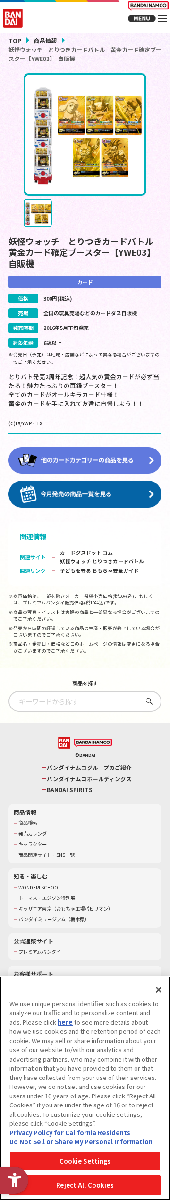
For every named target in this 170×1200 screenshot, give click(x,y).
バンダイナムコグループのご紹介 (89, 767)
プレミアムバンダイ (39, 952)
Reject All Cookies (84, 1185)
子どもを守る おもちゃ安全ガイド (99, 570)
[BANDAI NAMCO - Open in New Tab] (93, 743)
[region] (85, 1088)
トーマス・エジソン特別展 (46, 898)
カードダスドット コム (86, 552)
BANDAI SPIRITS (70, 790)
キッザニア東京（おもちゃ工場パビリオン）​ (65, 909)
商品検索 (27, 823)
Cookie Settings (85, 1161)
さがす (147, 701)
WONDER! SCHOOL (39, 887)
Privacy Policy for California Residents (69, 1132)
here (65, 1022)
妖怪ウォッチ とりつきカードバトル (102, 561)
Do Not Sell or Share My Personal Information (81, 1141)
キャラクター (32, 844)
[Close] (158, 989)
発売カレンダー (34, 833)
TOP (14, 40)
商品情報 (45, 40)
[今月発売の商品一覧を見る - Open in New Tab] (85, 494)
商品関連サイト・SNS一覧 (46, 855)
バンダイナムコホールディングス (89, 779)
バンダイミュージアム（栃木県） (53, 919)
